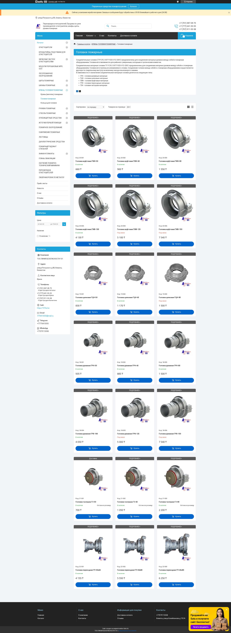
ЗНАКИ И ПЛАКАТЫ (46, 154)
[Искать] (107, 26)
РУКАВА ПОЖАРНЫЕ (47, 108)
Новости (40, 188)
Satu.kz (126, 628)
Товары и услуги (83, 44)
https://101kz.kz (43, 308)
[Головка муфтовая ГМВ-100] (93, 204)
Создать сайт (53, 2)
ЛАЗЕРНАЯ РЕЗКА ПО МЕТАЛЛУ (51, 177)
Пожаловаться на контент (127, 631)
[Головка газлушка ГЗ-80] (176, 477)
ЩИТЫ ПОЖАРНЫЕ (46, 81)
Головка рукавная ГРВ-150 (170, 434)
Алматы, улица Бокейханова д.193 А (170, 618)
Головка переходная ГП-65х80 (171, 570)
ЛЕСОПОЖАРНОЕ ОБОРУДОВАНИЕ (46, 74)
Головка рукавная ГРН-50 (86, 366)
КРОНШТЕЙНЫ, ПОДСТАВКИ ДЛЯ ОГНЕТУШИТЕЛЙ (52, 53)
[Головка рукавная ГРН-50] (93, 341)
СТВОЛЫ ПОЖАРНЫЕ (47, 113)
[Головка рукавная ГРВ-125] (134, 409)
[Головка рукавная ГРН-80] (176, 341)
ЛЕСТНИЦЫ (43, 137)
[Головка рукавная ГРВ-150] (176, 409)
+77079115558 (162, 615)
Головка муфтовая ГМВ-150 (170, 229)
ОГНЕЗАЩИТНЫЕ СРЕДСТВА (50, 118)
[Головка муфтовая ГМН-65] (134, 136)
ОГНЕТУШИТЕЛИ (45, 47)
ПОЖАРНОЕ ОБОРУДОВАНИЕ (50, 127)
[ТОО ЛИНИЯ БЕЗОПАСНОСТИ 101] (38, 26)
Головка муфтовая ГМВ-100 (87, 229)
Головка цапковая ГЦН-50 (86, 297)
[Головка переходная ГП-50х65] (93, 545)
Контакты (112, 35)
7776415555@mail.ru (45, 316)
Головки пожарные (48, 99)
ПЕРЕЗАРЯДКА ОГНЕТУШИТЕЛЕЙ (46, 171)
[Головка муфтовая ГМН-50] (93, 136)
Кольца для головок (49, 103)
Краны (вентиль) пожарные (52, 94)
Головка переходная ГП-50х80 (129, 570)
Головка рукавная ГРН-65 (127, 366)
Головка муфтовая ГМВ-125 (129, 229)
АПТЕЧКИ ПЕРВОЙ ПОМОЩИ (50, 123)
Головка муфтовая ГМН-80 (170, 161)
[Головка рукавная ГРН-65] (134, 341)
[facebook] (77, 92)
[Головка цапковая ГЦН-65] (134, 273)
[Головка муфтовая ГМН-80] (176, 136)
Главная (79, 35)
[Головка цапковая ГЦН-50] (93, 273)
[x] (80, 92)
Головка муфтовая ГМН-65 (128, 161)
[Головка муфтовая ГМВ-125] (134, 204)
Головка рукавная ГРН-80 (169, 366)
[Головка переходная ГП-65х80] (176, 545)
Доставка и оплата (128, 35)
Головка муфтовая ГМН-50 (87, 161)
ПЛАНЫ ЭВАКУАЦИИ (47, 158)
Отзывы (40, 198)
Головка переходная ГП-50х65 (88, 570)
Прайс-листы (42, 183)
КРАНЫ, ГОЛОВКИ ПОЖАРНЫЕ (104, 44)
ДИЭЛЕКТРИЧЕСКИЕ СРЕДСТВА (52, 142)
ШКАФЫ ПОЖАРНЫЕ (47, 85)
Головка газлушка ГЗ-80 (169, 502)
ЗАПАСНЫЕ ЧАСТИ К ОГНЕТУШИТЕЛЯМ (47, 60)
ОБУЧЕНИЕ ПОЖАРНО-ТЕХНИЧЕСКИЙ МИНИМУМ (49, 164)
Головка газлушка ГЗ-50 (86, 502)
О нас (101, 35)
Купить (95, 176)
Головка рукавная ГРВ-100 (87, 434)
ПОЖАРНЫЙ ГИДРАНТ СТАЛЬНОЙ (48, 148)
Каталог (133, 6)
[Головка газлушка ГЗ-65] (134, 477)
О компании (83, 615)
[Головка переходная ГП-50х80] (134, 545)
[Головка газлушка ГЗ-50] (93, 477)
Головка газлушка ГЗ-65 (127, 502)
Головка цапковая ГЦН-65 (128, 297)
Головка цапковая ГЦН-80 (170, 297)
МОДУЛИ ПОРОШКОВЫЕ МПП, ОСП (51, 67)
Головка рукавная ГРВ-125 (128, 434)
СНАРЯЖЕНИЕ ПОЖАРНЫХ (49, 132)
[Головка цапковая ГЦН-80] (176, 273)
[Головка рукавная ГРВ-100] (93, 409)
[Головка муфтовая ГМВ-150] (176, 204)
